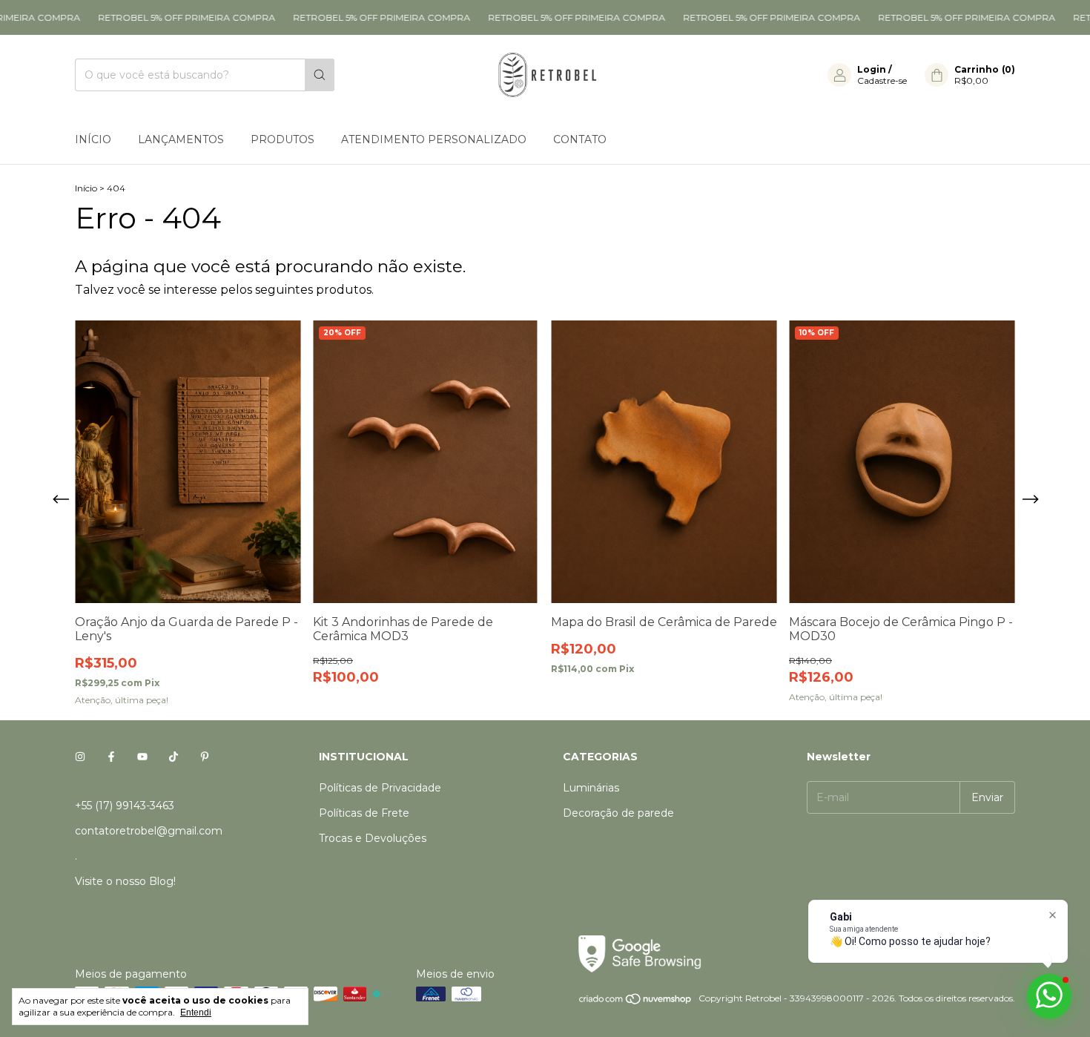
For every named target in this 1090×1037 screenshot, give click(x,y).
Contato (580, 139)
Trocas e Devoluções (372, 838)
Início (93, 139)
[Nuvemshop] (635, 1001)
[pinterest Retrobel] (204, 756)
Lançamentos (181, 139)
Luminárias (591, 787)
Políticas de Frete (364, 813)
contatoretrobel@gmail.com (148, 830)
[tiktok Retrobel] (173, 756)
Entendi (195, 1012)
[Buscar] (319, 75)
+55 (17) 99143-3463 (124, 805)
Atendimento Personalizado (433, 139)
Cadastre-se (882, 80)
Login (871, 69)
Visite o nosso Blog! (125, 881)
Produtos (282, 139)
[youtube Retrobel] (142, 756)
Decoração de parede (618, 813)
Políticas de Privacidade (380, 787)
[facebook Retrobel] (111, 756)
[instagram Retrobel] (80, 756)
